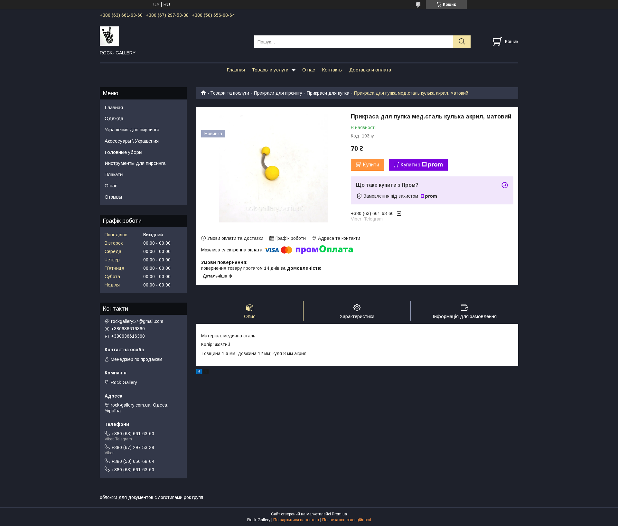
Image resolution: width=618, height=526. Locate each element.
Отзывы (113, 197)
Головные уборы (123, 152)
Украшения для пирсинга (132, 129)
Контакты (332, 69)
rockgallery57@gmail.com (137, 321)
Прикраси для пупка (328, 93)
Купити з (410, 164)
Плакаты (114, 174)
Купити (371, 164)
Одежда (114, 118)
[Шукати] (462, 41)
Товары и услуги (270, 69)
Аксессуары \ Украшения (132, 141)
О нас (308, 69)
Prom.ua (339, 514)
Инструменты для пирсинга (135, 163)
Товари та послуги (229, 93)
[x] (206, 372)
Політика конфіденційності (346, 520)
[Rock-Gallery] (173, 35)
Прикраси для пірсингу (278, 93)
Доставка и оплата (370, 69)
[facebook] (199, 372)
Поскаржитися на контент (296, 520)
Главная (236, 69)
